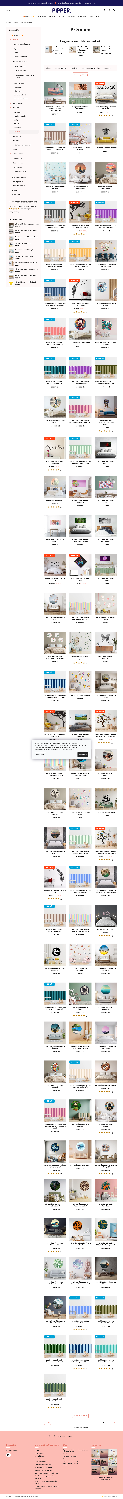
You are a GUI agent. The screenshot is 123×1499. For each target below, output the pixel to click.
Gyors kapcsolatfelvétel (43, 1467)
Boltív (16, 53)
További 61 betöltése (80, 1416)
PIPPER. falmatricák (20, 61)
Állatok (16, 124)
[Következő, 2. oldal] (109, 1422)
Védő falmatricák (20, 171)
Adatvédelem (39, 1456)
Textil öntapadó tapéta (21, 44)
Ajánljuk (48, 68)
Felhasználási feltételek (43, 1470)
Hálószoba (17, 136)
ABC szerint (108, 68)
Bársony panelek (19, 186)
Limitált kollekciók (21, 95)
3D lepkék (17, 112)
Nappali (16, 107)
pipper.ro (71, 1436)
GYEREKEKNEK (16, 194)
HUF (7, 10)
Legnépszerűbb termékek (91, 68)
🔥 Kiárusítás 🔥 (18, 35)
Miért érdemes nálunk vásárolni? (46, 1473)
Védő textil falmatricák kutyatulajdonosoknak (71, 1462)
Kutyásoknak (18, 163)
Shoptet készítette (110, 1497)
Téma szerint (18, 154)
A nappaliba (18, 87)
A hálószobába (19, 83)
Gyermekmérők (20, 71)
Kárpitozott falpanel (19, 177)
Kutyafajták (18, 168)
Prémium (17, 132)
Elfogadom (83, 755)
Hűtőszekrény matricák (22, 145)
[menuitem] (29, 16)
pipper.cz (61, 1436)
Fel (48, 1422)
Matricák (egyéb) (20, 116)
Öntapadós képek (20, 57)
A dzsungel (18, 158)
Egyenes (17, 49)
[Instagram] (8, 1455)
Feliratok (17, 128)
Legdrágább (74, 68)
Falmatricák (16, 39)
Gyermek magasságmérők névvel (25, 76)
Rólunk (37, 1450)
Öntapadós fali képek (70, 1456)
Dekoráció (15, 190)
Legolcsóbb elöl (60, 68)
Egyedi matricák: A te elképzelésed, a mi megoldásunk (75, 1450)
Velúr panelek (18, 182)
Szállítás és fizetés (41, 1462)
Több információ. (68, 750)
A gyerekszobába (20, 66)
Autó (15, 150)
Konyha (16, 140)
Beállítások (40, 755)
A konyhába (18, 91)
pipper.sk (52, 1436)
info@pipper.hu (11, 1450)
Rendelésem (39, 1459)
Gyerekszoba (18, 103)
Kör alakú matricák (21, 99)
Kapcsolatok (39, 1453)
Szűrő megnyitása (79, 75)
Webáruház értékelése (43, 1465)
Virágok (17, 120)
